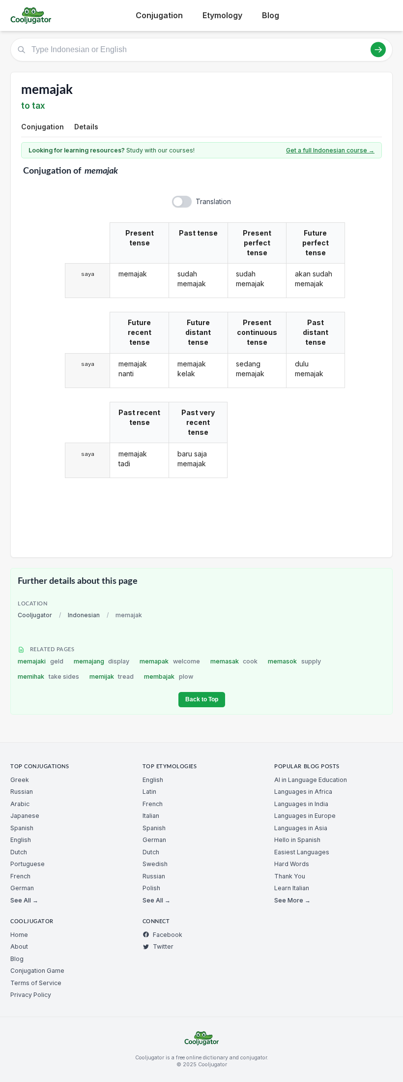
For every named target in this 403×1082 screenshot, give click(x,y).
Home (19, 934)
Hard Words (291, 864)
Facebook (167, 934)
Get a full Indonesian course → (330, 150)
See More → (292, 900)
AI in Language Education (310, 779)
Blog (270, 15)
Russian (21, 791)
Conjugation (159, 15)
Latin (149, 791)
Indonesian (84, 615)
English (20, 839)
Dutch (18, 852)
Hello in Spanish (297, 839)
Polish (151, 888)
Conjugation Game (37, 970)
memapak (170, 661)
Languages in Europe (305, 815)
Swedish (155, 864)
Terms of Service (35, 983)
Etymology (222, 15)
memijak (111, 676)
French (20, 876)
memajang (102, 661)
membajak (168, 676)
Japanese (24, 815)
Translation (213, 201)
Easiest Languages (301, 852)
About (19, 946)
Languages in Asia (300, 828)
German (22, 888)
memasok (294, 661)
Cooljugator (35, 615)
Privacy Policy (30, 994)
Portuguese (27, 864)
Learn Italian (291, 888)
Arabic (19, 804)
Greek (19, 779)
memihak (48, 676)
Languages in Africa (303, 791)
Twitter (163, 946)
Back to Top (201, 699)
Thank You (289, 876)
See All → (24, 900)
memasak (234, 661)
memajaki (40, 661)
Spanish (21, 828)
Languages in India (301, 804)
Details (86, 126)
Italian (151, 815)
